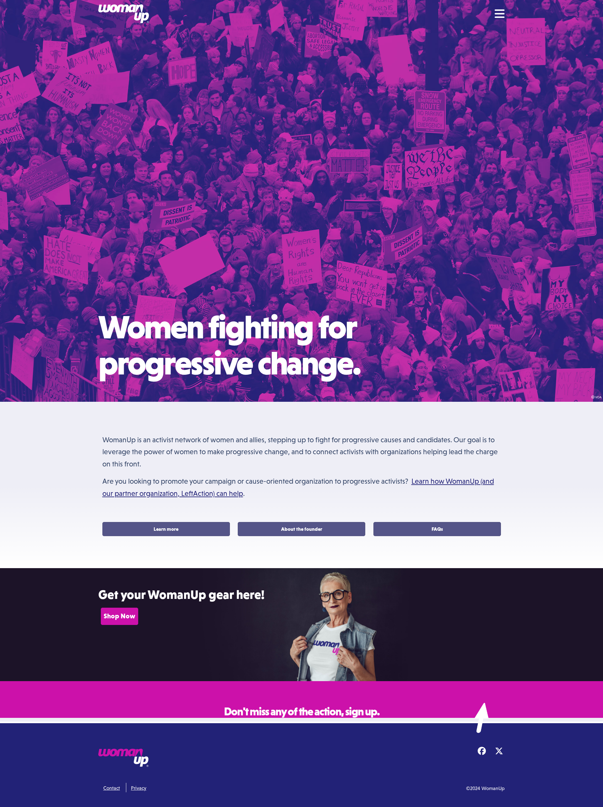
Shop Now (119, 616)
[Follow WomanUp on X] (499, 751)
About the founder (301, 529)
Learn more (166, 529)
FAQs (437, 529)
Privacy (138, 788)
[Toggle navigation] (500, 13)
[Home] (126, 13)
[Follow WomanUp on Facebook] (481, 751)
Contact (111, 788)
